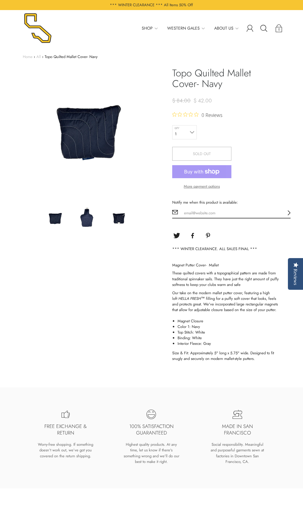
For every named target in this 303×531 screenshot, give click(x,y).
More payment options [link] (202, 186)
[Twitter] (176, 235)
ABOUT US (223, 28)
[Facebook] (192, 235)
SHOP (147, 28)
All (38, 56)
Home (28, 56)
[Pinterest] (208, 235)
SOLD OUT (202, 154)
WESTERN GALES (183, 28)
